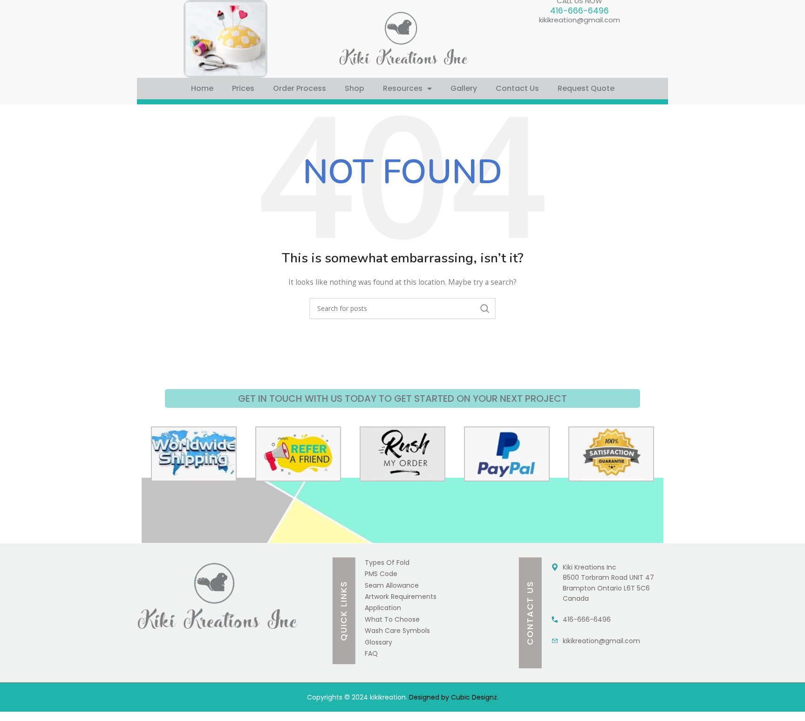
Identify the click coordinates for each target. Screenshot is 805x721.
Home (202, 88)
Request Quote (586, 88)
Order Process (299, 88)
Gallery (463, 88)
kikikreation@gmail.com (579, 20)
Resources (403, 88)
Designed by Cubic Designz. (452, 697)
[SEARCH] (485, 308)
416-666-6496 (579, 10)
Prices (243, 88)
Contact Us (517, 88)
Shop (354, 88)
